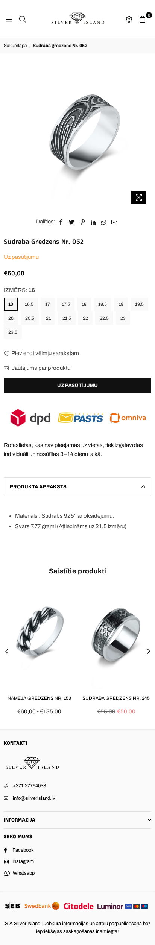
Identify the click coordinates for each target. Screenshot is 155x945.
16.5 (29, 304)
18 (84, 304)
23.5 (12, 332)
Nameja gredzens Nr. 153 (39, 698)
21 (48, 318)
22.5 (104, 318)
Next (148, 651)
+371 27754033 (29, 786)
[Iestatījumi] (129, 18)
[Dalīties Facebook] (61, 221)
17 (47, 304)
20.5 (29, 318)
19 (121, 304)
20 (11, 318)
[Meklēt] (22, 18)
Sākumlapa (15, 45)
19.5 (139, 304)
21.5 (66, 318)
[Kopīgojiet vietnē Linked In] (93, 221)
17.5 (66, 304)
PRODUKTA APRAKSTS (38, 486)
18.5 (102, 304)
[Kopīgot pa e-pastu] (114, 221)
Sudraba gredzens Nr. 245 (116, 698)
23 (123, 318)
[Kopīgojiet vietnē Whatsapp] (103, 221)
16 (10, 304)
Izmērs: (19, 290)
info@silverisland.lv (34, 798)
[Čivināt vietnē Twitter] (72, 221)
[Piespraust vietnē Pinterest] (82, 221)
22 (85, 318)
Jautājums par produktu (40, 368)
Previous (6, 651)
